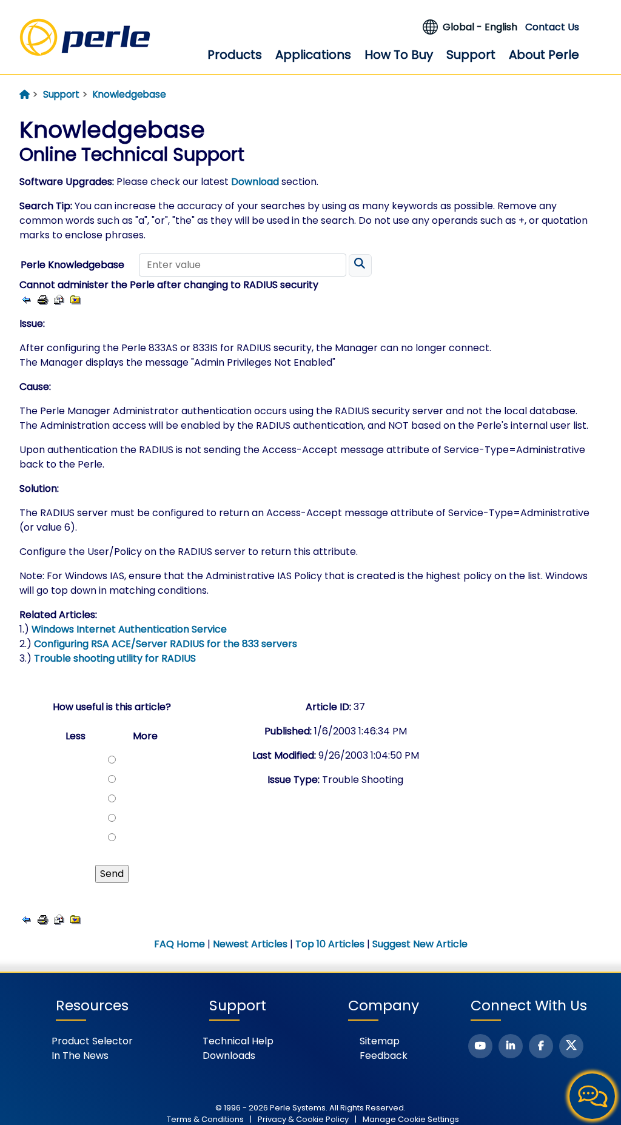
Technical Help (238, 1041)
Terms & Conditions (205, 1119)
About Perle (544, 54)
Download (255, 182)
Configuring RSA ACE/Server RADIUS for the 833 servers (165, 644)
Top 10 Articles (329, 944)
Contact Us (552, 27)
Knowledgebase (129, 94)
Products (234, 54)
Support (470, 54)
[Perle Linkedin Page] (510, 1046)
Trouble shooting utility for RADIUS (115, 658)
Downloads (229, 1056)
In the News (80, 1056)
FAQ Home (179, 944)
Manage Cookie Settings (411, 1119)
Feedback (384, 1056)
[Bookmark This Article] (75, 299)
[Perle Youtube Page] (480, 1046)
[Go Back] (26, 299)
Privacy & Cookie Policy (303, 1119)
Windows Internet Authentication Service (129, 629)
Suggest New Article (420, 944)
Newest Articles (250, 944)
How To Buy (398, 54)
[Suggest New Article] (59, 299)
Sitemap (380, 1041)
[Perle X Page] (571, 1046)
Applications (313, 54)
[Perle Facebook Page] (541, 1046)
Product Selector (92, 1041)
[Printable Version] (43, 299)
